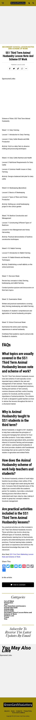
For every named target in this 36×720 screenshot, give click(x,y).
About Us (7, 711)
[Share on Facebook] (10, 68)
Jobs (6, 604)
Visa (5, 619)
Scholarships (9, 609)
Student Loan (9, 616)
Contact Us (19, 711)
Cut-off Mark (9, 601)
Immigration (8, 603)
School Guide (9, 611)
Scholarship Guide (11, 608)
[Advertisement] (18, 25)
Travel (6, 617)
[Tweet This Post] (14, 68)
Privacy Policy (28, 711)
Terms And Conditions (18, 712)
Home (13, 711)
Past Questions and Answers (15, 606)
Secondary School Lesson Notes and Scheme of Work (18, 613)
